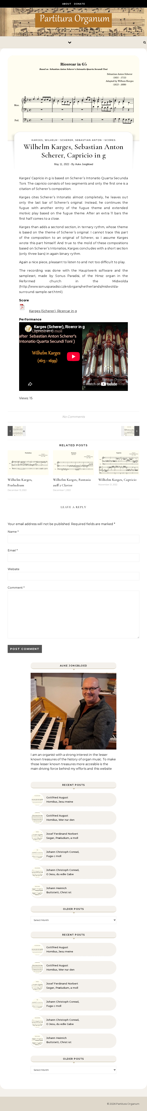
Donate (79, 3)
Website (13, 569)
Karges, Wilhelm (45, 140)
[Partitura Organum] (73, 20)
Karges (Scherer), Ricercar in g (53, 311)
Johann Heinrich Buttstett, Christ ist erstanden (58, 890)
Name (13, 531)
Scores (110, 140)
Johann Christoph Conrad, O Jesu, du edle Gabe (62, 872)
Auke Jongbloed (84, 164)
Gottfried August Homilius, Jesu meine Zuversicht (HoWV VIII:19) (62, 800)
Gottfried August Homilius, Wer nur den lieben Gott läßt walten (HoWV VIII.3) (61, 818)
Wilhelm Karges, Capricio (117, 480)
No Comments (73, 417)
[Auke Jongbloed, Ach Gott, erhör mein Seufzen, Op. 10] (16, 431)
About (66, 3)
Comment (16, 587)
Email (13, 550)
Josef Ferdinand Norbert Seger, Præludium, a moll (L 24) (62, 836)
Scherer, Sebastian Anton (81, 140)
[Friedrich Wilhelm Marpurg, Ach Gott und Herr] (130, 431)
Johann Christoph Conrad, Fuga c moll (62, 854)
